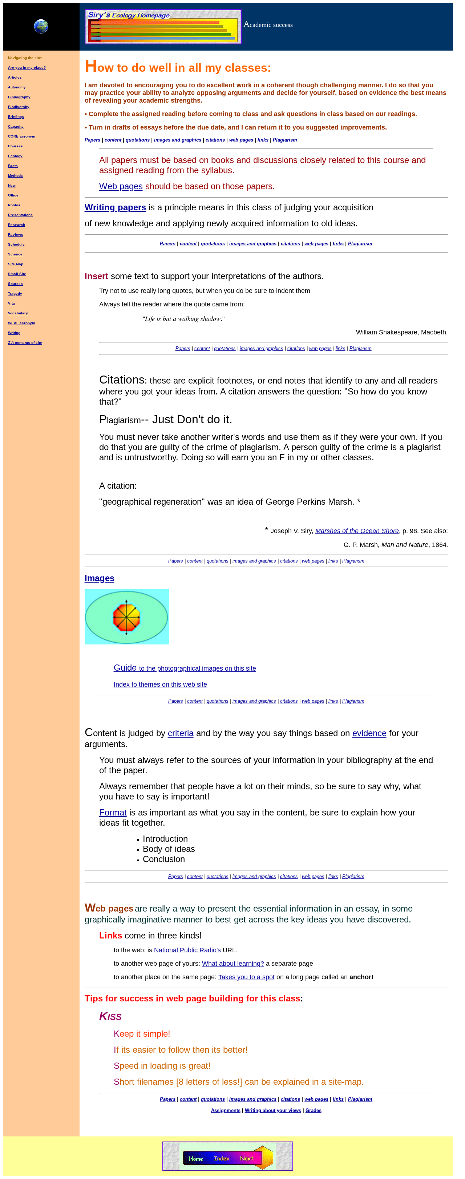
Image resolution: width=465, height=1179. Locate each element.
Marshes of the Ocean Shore (357, 531)
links (263, 140)
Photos (14, 205)
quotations (138, 140)
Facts (13, 166)
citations (215, 140)
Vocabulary (18, 313)
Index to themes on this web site (160, 684)
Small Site (17, 274)
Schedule (16, 244)
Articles (15, 77)
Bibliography (19, 97)
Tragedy (15, 293)
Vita (11, 303)
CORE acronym (21, 136)
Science (15, 254)
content (113, 140)
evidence (369, 733)
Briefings (16, 117)
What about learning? (233, 963)
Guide (185, 667)
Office (13, 195)
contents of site (28, 343)
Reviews (15, 235)
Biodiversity (18, 107)
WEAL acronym (21, 323)
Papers (167, 243)
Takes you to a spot (246, 977)
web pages (241, 140)
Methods (15, 176)
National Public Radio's (187, 950)
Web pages (121, 186)
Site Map (15, 264)
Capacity (16, 126)
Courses (15, 146)
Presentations (20, 215)
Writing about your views (273, 1110)
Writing (14, 333)
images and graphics (177, 140)
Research (16, 225)
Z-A (11, 343)
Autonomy (17, 87)
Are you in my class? (27, 68)
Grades (314, 1110)
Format (113, 812)
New (12, 185)
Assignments (225, 1110)
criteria (181, 733)
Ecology (15, 156)
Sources (15, 284)
